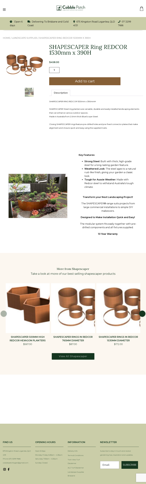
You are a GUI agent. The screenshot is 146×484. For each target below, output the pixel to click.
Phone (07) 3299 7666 (12, 459)
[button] (142, 314)
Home (6, 38)
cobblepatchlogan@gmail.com (15, 463)
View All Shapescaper (73, 356)
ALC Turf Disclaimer (76, 468)
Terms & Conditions (75, 455)
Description (61, 92)
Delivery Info (73, 451)
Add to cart (85, 81)
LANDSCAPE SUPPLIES (24, 38)
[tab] (60, 93)
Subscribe (130, 465)
